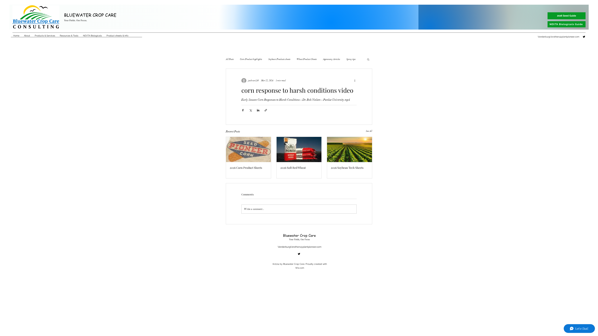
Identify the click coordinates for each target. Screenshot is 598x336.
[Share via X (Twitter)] (250, 110)
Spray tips (351, 59)
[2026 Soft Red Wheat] (299, 149)
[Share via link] (265, 110)
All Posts (230, 59)
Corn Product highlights (251, 59)
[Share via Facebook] (242, 110)
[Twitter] (584, 36)
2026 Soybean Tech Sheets (347, 168)
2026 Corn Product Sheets (246, 168)
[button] (368, 59)
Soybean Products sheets (279, 59)
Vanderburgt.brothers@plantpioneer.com (558, 36)
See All (369, 131)
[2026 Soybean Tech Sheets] (349, 149)
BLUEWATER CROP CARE (90, 15)
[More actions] (355, 80)
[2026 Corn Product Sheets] (248, 149)
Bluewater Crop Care (299, 235)
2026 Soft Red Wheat (293, 168)
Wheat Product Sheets (307, 59)
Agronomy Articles (331, 59)
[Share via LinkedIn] (258, 110)
